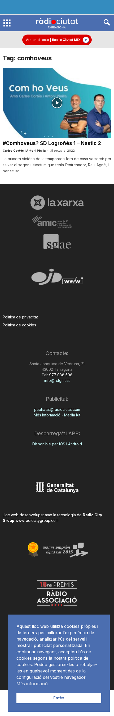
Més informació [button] (32, 683)
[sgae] (57, 241)
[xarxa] (57, 202)
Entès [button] (58, 698)
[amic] (57, 221)
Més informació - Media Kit (57, 415)
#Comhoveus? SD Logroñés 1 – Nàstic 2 (52, 143)
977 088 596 (60, 375)
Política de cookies (19, 325)
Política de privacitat (20, 317)
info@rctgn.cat (57, 380)
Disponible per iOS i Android (57, 444)
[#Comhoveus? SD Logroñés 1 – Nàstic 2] (57, 103)
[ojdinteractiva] (57, 279)
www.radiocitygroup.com (37, 520)
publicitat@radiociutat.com (57, 409)
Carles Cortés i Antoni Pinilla (24, 150)
